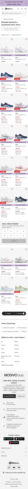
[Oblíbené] (22, 9)
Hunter (16, 352)
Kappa (16, 341)
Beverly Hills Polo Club (6, 357)
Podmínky (8, 482)
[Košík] (25, 9)
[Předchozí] (2, 3)
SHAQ (3, 352)
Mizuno (3, 345)
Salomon (16, 361)
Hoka (2, 361)
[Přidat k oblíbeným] (12, 39)
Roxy (2, 349)
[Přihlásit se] (18, 9)
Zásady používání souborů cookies (13, 484)
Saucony (16, 349)
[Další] (26, 3)
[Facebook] (19, 467)
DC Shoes (17, 356)
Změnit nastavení (16, 482)
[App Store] (19, 438)
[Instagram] (9, 467)
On (2, 341)
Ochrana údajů (14, 486)
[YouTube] (14, 467)
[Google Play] (9, 438)
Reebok (16, 345)
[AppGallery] (14, 442)
